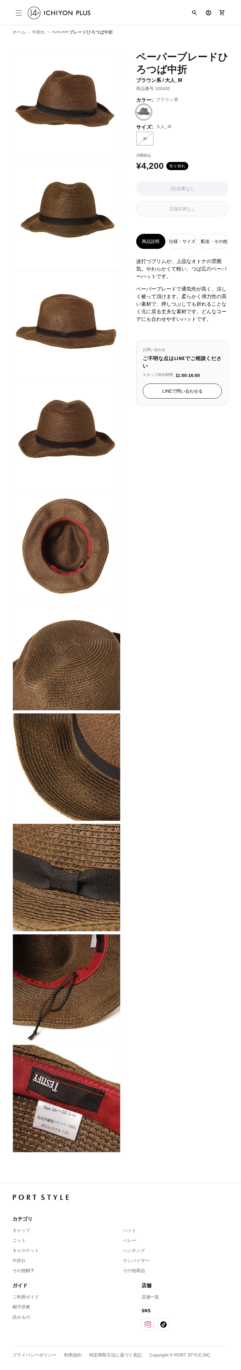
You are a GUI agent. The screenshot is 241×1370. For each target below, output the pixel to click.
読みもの (21, 1316)
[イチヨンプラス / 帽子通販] (59, 13)
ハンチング (134, 1250)
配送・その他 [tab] (214, 241)
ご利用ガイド (26, 1296)
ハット (129, 1230)
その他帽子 (24, 1270)
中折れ (19, 1260)
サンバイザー (136, 1260)
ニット (19, 1240)
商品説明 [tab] (150, 241)
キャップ (21, 1230)
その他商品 (134, 1270)
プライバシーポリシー (34, 1354)
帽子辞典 (21, 1306)
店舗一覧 (150, 1296)
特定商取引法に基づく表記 (115, 1354)
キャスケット (26, 1250)
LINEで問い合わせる (182, 391)
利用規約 (73, 1354)
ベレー (129, 1240)
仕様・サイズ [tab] (182, 241)
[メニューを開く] (19, 13)
